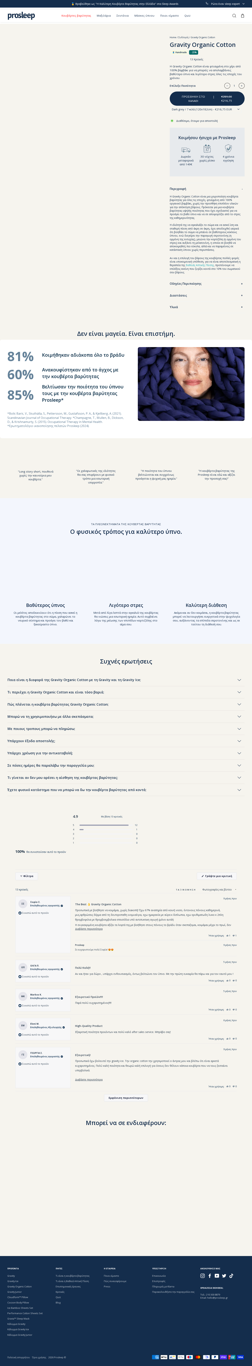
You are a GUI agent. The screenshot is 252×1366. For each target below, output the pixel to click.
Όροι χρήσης (39, 1357)
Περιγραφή (178, 189)
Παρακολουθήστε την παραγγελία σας (173, 1291)
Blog (58, 1302)
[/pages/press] (35, 459)
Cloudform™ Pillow (17, 1297)
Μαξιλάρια (104, 15)
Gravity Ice (12, 1281)
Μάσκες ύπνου (144, 15)
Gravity (11, 1275)
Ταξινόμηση (186, 889)
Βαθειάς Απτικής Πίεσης (200, 265)
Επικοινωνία (159, 1275)
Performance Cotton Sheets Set (25, 1313)
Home (173, 37)
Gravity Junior (14, 1291)
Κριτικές (60, 1291)
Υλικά (174, 307)
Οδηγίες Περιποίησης (185, 284)
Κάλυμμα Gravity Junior (19, 1334)
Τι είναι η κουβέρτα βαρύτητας (72, 1275)
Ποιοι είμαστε (169, 15)
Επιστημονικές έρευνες (68, 1286)
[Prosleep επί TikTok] (231, 1276)
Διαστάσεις (178, 295)
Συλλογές (183, 37)
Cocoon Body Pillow (18, 1302)
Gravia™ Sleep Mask (18, 1318)
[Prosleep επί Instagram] (202, 1276)
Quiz (187, 15)
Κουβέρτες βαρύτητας (76, 15)
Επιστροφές (158, 1281)
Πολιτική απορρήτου (18, 1357)
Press (107, 1286)
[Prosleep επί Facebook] (210, 1276)
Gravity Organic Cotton (19, 1286)
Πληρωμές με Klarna (163, 1286)
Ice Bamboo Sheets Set (20, 1308)
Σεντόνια (122, 15)
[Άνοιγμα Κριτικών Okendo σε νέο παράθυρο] (222, 865)
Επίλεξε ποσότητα (183, 85)
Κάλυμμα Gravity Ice (18, 1329)
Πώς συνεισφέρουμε (115, 1281)
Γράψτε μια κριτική (220, 877)
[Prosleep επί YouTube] (217, 1276)
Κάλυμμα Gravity (16, 1324)
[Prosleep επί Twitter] (224, 1276)
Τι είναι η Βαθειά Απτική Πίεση (72, 1281)
